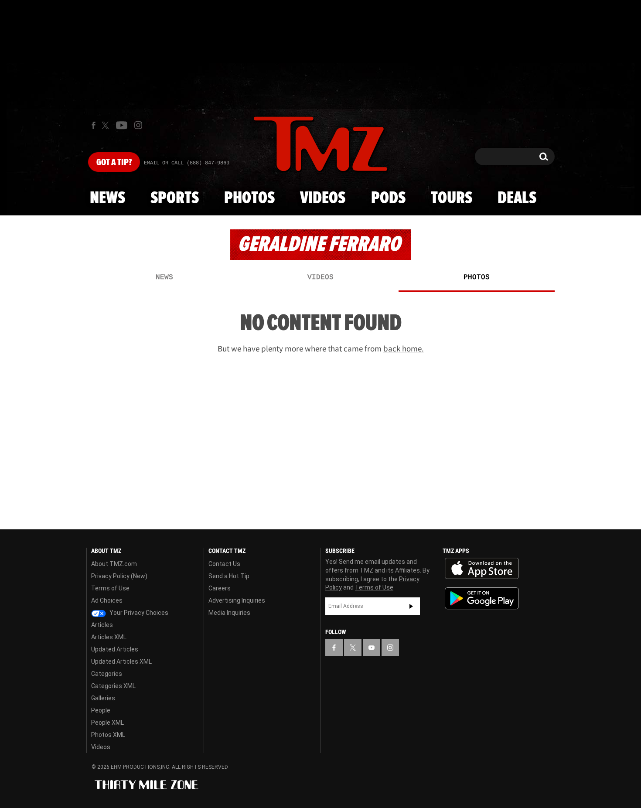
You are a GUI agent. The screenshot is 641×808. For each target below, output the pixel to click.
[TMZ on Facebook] (93, 125)
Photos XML (108, 734)
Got (114, 162)
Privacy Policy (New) (119, 576)
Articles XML (108, 637)
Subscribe (411, 606)
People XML (107, 722)
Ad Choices (107, 600)
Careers (219, 588)
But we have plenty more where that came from (321, 348)
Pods (388, 198)
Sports (174, 198)
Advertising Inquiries (236, 600)
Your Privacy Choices (138, 612)
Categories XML (113, 685)
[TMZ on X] (107, 125)
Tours (451, 198)
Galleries (103, 698)
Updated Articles (114, 649)
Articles (102, 624)
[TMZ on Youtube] (122, 125)
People (100, 710)
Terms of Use (110, 588)
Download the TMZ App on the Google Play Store (482, 598)
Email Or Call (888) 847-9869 (186, 163)
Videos (322, 198)
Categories (106, 673)
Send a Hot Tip (228, 576)
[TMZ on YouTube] (371, 647)
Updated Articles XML (121, 661)
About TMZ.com (114, 563)
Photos (249, 198)
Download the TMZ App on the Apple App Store (482, 569)
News (107, 198)
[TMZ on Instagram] (138, 125)
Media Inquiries (229, 612)
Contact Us (224, 563)
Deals (517, 198)
